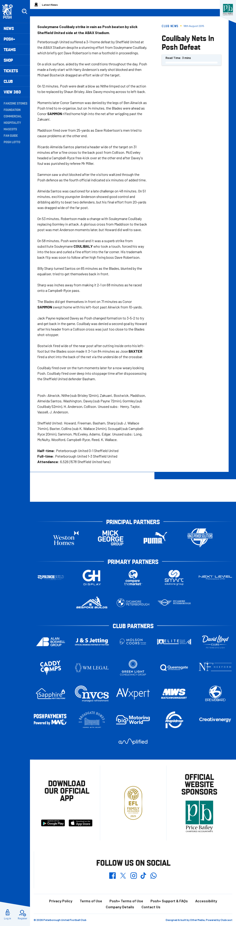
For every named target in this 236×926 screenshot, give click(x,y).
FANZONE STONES (15, 103)
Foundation (12, 109)
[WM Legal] (92, 667)
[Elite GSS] (174, 641)
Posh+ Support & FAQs (169, 901)
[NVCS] (92, 694)
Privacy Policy (60, 901)
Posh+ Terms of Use (126, 901)
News (9, 28)
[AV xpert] (133, 693)
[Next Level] (215, 577)
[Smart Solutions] (174, 577)
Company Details (120, 907)
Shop (8, 60)
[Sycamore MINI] (174, 602)
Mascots (10, 129)
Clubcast (226, 919)
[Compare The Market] (133, 577)
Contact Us (151, 907)
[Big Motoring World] (133, 719)
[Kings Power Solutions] (200, 537)
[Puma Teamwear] (155, 537)
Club (8, 81)
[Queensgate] (174, 667)
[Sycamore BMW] (133, 602)
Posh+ (9, 39)
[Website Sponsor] (228, 10)
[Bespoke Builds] (92, 602)
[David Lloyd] (215, 642)
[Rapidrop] (174, 720)
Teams (10, 49)
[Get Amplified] (133, 742)
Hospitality (12, 122)
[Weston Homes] (66, 537)
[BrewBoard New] (215, 694)
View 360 (12, 92)
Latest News (50, 4)
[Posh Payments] (51, 720)
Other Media (197, 919)
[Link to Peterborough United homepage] (9, 11)
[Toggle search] (24, 11)
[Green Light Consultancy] (133, 667)
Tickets (11, 70)
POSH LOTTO (12, 141)
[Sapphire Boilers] (51, 694)
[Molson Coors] (133, 642)
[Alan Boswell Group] (51, 642)
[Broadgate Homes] (92, 720)
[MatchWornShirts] (174, 694)
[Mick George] (110, 537)
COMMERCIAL (13, 116)
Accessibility (206, 901)
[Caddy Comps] (51, 667)
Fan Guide (11, 135)
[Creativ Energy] (215, 720)
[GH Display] (92, 577)
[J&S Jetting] (92, 641)
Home (36, 4)
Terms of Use (91, 901)
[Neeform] (215, 668)
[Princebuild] (51, 577)
